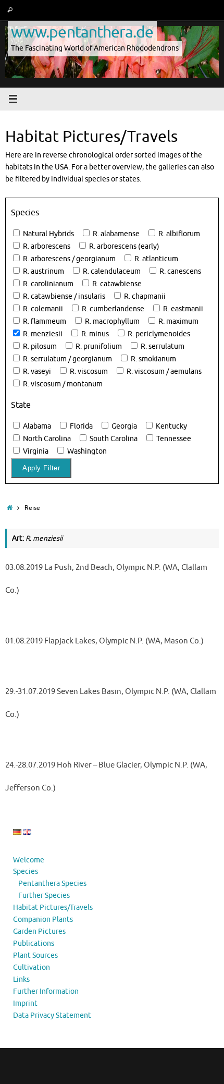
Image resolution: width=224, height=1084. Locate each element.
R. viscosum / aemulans (163, 371)
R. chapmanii (144, 296)
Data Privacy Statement (52, 1015)
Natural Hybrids (47, 233)
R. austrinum (42, 271)
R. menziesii (42, 334)
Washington (86, 451)
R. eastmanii (182, 309)
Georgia (123, 426)
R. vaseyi (36, 371)
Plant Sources (35, 955)
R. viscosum (88, 371)
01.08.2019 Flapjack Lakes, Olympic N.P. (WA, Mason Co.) (104, 641)
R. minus (94, 334)
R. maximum (177, 321)
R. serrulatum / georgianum (66, 359)
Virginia (34, 451)
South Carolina (113, 438)
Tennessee (173, 438)
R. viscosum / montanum (62, 384)
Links (21, 979)
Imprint (25, 1003)
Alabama (36, 426)
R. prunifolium (98, 346)
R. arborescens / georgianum (68, 258)
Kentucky (170, 426)
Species (25, 871)
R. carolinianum (47, 283)
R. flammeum (43, 321)
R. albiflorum (178, 233)
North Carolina (46, 438)
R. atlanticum (155, 258)
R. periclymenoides (158, 334)
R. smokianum (152, 359)
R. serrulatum (161, 346)
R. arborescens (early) (123, 246)
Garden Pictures (39, 931)
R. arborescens (45, 246)
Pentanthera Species (52, 883)
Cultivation (31, 967)
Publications (33, 943)
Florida (80, 426)
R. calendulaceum (111, 271)
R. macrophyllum (111, 321)
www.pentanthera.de (82, 31)
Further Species (44, 895)
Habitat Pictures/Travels (53, 907)
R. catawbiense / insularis (63, 296)
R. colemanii (42, 309)
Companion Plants (43, 919)
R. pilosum (39, 346)
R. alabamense (115, 233)
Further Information (46, 991)
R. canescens (179, 271)
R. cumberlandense (112, 309)
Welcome (28, 860)
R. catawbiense (116, 283)
